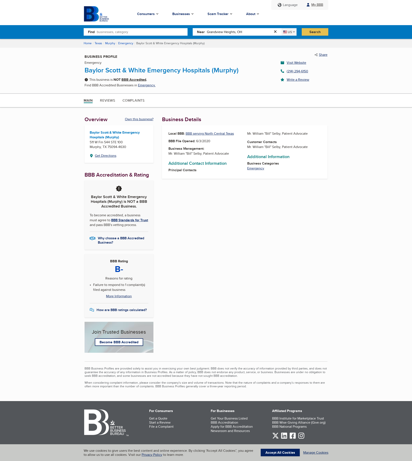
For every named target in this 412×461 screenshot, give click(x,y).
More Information (119, 296)
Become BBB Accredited (119, 342)
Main (88, 100)
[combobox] (142, 32)
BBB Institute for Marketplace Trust (298, 418)
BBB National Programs (289, 426)
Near (201, 31)
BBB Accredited (133, 79)
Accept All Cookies (280, 452)
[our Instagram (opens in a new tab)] (301, 437)
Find (91, 31)
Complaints (134, 100)
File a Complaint (161, 426)
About (250, 13)
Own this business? (139, 119)
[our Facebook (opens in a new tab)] (292, 437)
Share (323, 54)
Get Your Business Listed (229, 418)
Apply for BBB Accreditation (232, 426)
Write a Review (298, 80)
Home (88, 43)
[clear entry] (277, 32)
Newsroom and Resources (230, 430)
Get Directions (105, 156)
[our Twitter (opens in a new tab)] (275, 437)
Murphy (110, 43)
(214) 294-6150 (297, 71)
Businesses (181, 13)
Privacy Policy (152, 454)
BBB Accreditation (224, 422)
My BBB (317, 5)
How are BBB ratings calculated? (122, 309)
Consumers (146, 13)
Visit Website (296, 63)
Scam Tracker (218, 13)
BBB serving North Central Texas (210, 133)
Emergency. (147, 85)
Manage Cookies (315, 452)
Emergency (125, 43)
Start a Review (160, 422)
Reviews (107, 100)
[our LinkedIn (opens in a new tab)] (284, 437)
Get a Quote (158, 418)
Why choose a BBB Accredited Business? (121, 240)
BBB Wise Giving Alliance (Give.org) (299, 422)
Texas (98, 43)
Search (315, 31)
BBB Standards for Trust (129, 220)
